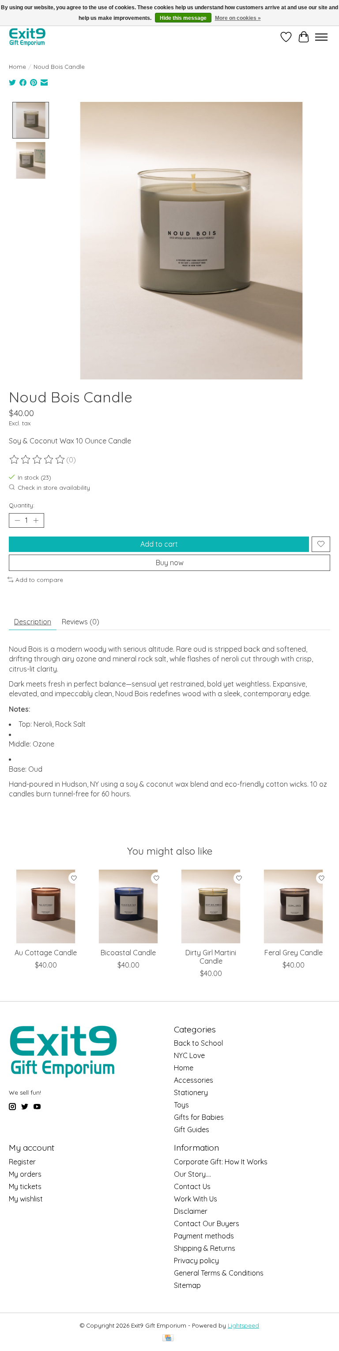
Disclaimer (190, 1211)
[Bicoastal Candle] (128, 906)
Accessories (193, 1080)
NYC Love (189, 1055)
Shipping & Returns (204, 1248)
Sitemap (187, 1285)
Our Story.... (192, 1174)
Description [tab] (32, 621)
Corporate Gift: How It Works (220, 1161)
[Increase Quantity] (35, 520)
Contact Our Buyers (206, 1223)
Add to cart (159, 544)
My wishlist (26, 1198)
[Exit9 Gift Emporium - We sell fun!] (27, 37)
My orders (25, 1174)
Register (22, 1161)
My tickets (25, 1186)
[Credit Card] (167, 1338)
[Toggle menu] (321, 37)
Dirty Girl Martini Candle (210, 956)
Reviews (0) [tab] (80, 621)
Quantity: (21, 505)
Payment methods (204, 1235)
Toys (181, 1104)
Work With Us (195, 1198)
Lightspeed (243, 1325)
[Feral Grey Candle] (293, 906)
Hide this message (183, 18)
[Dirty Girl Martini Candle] (211, 906)
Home (17, 66)
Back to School (198, 1043)
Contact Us (192, 1186)
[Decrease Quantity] (17, 520)
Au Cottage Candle (46, 952)
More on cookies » (238, 18)
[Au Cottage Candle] (46, 906)
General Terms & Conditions (219, 1272)
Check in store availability (54, 487)
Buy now (170, 562)
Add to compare (39, 579)
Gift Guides (191, 1129)
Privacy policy (196, 1260)
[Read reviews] (37, 459)
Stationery (191, 1092)
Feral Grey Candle (293, 952)
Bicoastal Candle (128, 952)
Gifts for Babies (199, 1117)
